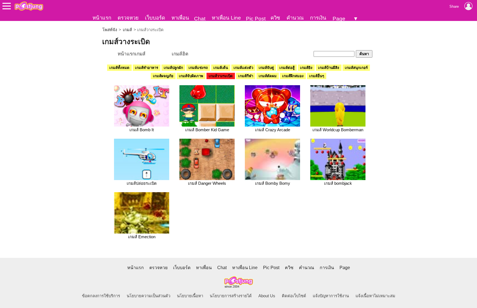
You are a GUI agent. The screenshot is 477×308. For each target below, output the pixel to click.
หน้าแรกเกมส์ (131, 54)
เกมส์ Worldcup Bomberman (337, 130)
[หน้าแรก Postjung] (28, 6)
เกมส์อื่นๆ (316, 76)
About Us (266, 296)
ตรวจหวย (128, 18)
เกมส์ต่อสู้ (287, 68)
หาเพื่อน (180, 18)
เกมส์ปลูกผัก (173, 68)
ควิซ (275, 18)
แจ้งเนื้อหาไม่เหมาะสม (375, 296)
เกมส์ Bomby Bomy (272, 183)
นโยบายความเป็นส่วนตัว (148, 296)
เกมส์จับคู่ (266, 68)
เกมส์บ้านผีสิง (328, 68)
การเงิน (318, 18)
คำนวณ (295, 18)
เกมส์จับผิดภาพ (191, 76)
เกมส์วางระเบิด (221, 76)
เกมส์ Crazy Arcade (272, 130)
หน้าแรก (101, 18)
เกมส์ (127, 30)
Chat (199, 19)
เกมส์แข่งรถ (198, 68)
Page (339, 19)
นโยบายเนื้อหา (190, 296)
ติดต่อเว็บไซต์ (294, 296)
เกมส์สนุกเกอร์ (356, 68)
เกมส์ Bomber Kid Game (207, 130)
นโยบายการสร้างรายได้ (231, 296)
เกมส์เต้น (220, 68)
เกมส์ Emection (141, 237)
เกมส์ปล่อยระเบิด (142, 183)
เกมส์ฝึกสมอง (293, 76)
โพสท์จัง (109, 30)
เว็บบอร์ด (155, 18)
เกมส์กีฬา (245, 76)
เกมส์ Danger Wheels (207, 183)
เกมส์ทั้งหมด (119, 68)
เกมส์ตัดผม (268, 76)
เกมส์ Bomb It (141, 130)
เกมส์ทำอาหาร (146, 68)
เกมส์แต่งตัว (243, 68)
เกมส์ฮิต (180, 54)
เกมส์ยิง (306, 68)
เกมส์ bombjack (338, 183)
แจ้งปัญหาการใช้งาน (331, 296)
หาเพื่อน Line (226, 18)
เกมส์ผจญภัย (163, 76)
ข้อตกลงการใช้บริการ (101, 296)
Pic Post (256, 19)
